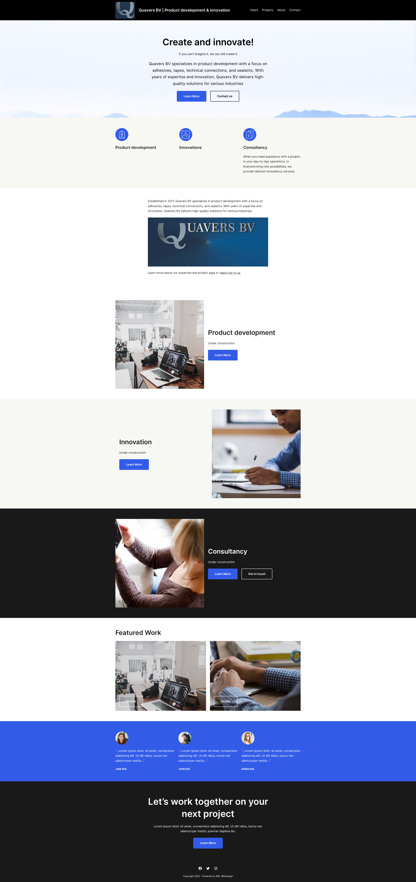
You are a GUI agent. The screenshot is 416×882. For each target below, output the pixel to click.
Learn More (192, 96)
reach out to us (230, 272)
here (212, 272)
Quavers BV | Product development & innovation (184, 10)
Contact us (224, 96)
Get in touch (257, 574)
